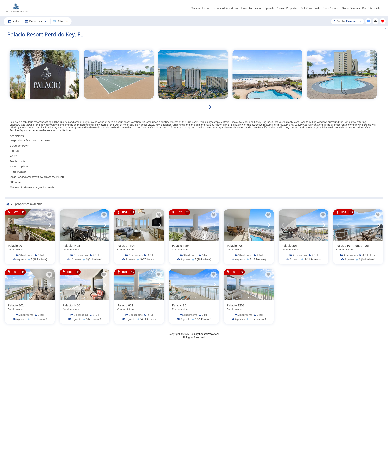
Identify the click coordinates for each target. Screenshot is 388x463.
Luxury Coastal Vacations (205, 334)
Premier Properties (287, 8)
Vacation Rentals (201, 8)
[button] (210, 107)
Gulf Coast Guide (310, 8)
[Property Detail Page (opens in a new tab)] (30, 225)
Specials (269, 8)
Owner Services (351, 8)
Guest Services (331, 8)
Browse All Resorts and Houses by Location (237, 8)
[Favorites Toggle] (383, 21)
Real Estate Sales (371, 8)
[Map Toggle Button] (368, 21)
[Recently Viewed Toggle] (375, 21)
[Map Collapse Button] (385, 29)
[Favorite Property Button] (49, 215)
